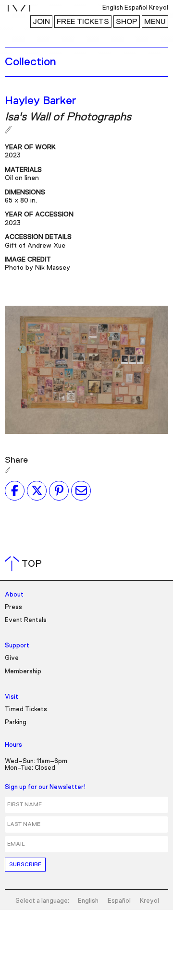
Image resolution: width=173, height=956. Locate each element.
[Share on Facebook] (14, 490)
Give (12, 658)
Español (119, 901)
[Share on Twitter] (36, 490)
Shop (126, 21)
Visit (11, 697)
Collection (30, 62)
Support (17, 646)
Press (13, 607)
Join (41, 21)
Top (25, 564)
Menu (155, 21)
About (14, 595)
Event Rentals (26, 620)
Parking (15, 722)
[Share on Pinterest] (58, 490)
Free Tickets (83, 21)
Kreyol (149, 901)
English (88, 901)
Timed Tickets (26, 709)
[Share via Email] (81, 490)
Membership (23, 672)
